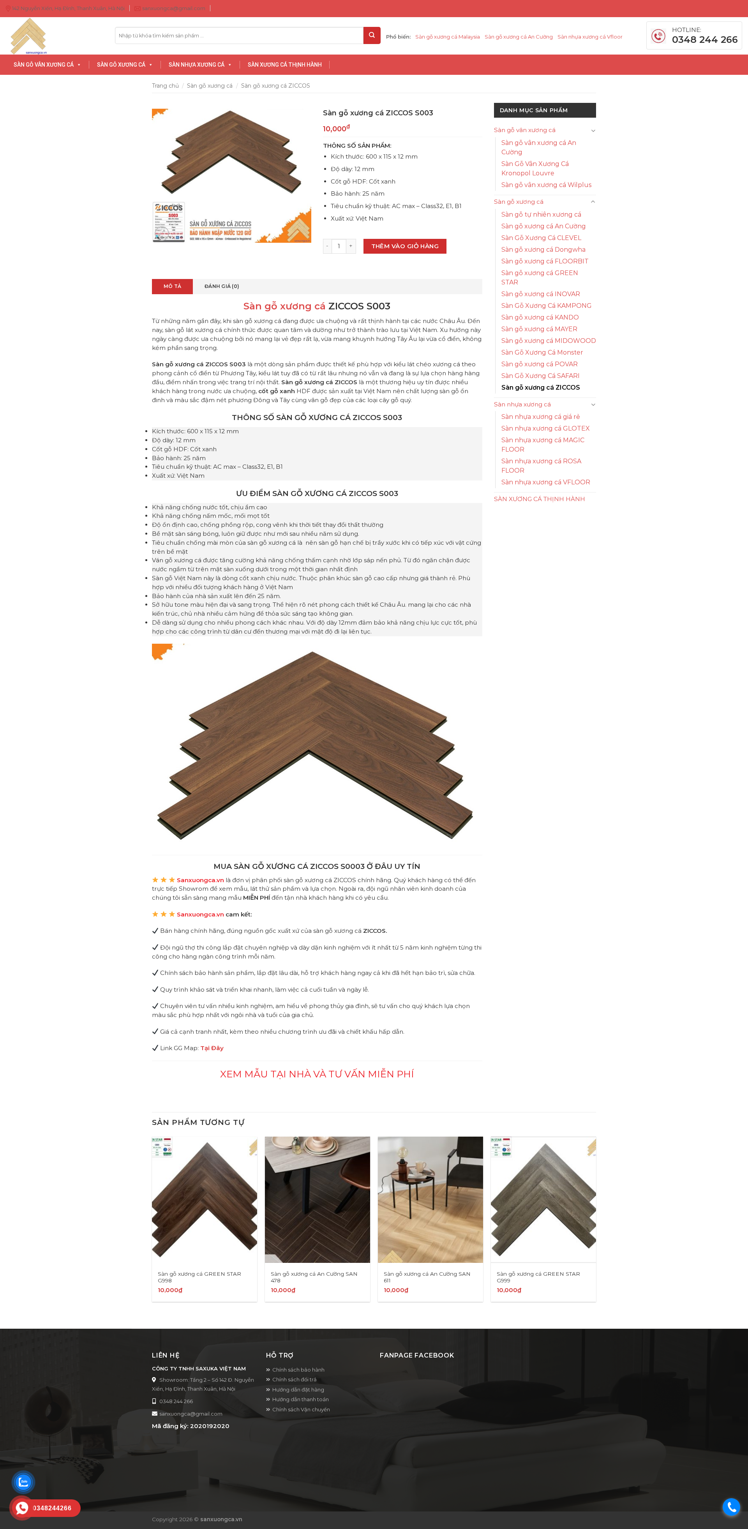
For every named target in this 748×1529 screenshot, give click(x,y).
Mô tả (172, 286)
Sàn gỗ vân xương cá (525, 130)
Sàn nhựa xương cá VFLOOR (545, 482)
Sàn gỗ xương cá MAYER (539, 329)
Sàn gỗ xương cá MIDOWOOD (548, 340)
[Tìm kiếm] (372, 35)
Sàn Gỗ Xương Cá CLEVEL (541, 238)
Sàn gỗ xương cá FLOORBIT (545, 261)
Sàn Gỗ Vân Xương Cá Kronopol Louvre (535, 168)
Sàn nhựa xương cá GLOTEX (545, 428)
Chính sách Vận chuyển (301, 1409)
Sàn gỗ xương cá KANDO (540, 317)
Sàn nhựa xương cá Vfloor (590, 37)
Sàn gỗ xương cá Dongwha (543, 249)
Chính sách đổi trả (294, 1379)
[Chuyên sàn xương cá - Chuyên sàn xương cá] (54, 36)
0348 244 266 (176, 1401)
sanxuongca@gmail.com (190, 1414)
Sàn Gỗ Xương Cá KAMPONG (546, 305)
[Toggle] (593, 130)
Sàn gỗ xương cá (210, 85)
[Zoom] (162, 233)
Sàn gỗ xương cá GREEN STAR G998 (199, 1277)
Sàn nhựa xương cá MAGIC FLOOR (542, 444)
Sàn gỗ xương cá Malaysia (447, 37)
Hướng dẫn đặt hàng (298, 1389)
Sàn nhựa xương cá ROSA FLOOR (541, 465)
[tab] (172, 286)
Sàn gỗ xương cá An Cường (519, 37)
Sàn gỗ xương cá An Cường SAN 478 (314, 1277)
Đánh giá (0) (222, 286)
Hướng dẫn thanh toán (300, 1399)
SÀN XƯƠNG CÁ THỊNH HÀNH (539, 499)
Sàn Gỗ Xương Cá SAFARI (540, 376)
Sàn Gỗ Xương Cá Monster (542, 352)
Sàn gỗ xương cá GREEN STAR (539, 277)
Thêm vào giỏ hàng (405, 246)
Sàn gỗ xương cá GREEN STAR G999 (538, 1277)
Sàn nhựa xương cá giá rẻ (540, 416)
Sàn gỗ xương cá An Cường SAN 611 (427, 1277)
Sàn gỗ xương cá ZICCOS (275, 85)
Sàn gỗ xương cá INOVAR (540, 294)
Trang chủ (165, 85)
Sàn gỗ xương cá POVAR (539, 364)
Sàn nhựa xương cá (522, 404)
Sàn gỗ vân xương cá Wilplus (546, 185)
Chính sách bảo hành (298, 1370)
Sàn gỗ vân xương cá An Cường (538, 147)
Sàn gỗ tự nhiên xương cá (541, 214)
